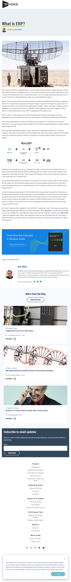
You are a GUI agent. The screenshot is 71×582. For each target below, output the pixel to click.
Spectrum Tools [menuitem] (35, 476)
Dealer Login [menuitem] (36, 541)
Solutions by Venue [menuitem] (35, 485)
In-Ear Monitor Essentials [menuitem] (35, 473)
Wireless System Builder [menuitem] (35, 520)
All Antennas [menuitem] (35, 467)
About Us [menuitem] (35, 525)
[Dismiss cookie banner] (64, 559)
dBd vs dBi (64, 213)
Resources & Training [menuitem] (35, 498)
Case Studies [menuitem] (35, 505)
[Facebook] (27, 548)
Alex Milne (18, 29)
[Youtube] (43, 548)
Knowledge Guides (13, 259)
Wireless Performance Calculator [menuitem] (35, 516)
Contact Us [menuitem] (35, 528)
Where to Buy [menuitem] (35, 535)
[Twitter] (37, 281)
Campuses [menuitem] (35, 494)
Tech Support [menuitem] (35, 531)
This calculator (46, 210)
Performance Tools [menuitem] (35, 512)
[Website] (40, 281)
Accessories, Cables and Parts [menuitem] (35, 480)
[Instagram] (35, 548)
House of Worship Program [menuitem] (35, 507)
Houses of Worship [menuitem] (35, 488)
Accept (58, 574)
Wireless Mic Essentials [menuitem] (35, 470)
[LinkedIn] (34, 281)
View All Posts (35, 300)
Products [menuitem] (35, 464)
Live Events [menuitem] (35, 491)
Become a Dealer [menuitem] (35, 538)
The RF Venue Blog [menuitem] (35, 502)
